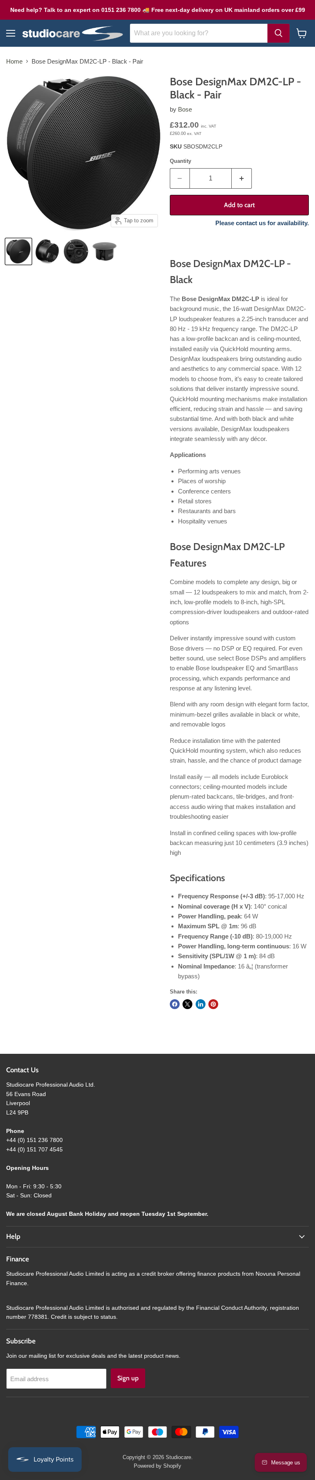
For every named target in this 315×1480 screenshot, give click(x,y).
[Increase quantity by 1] (242, 178)
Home (14, 61)
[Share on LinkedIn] (200, 1004)
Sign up (128, 1378)
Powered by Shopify (157, 1466)
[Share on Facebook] (175, 1004)
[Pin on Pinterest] (213, 1004)
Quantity (180, 161)
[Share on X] (187, 1004)
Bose (185, 109)
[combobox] (198, 33)
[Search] (278, 33)
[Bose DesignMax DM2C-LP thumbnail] (18, 251)
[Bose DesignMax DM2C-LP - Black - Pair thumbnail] (47, 251)
